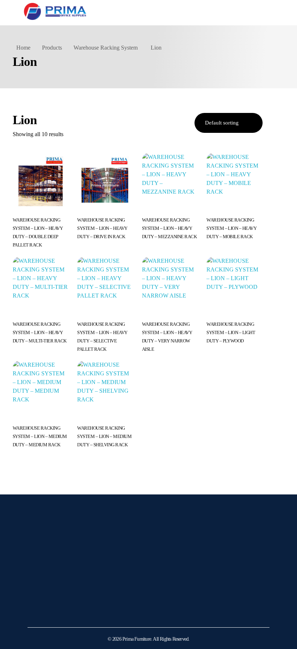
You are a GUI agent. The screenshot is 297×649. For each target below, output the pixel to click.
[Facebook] (55, 610)
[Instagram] (37, 610)
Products (52, 48)
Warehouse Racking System (106, 48)
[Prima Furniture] (55, 11)
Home (23, 48)
